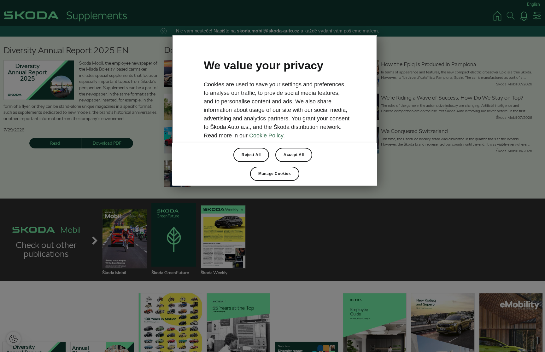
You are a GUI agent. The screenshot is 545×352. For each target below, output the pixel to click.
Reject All (251, 155)
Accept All (294, 155)
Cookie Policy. (267, 135)
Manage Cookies (274, 173)
